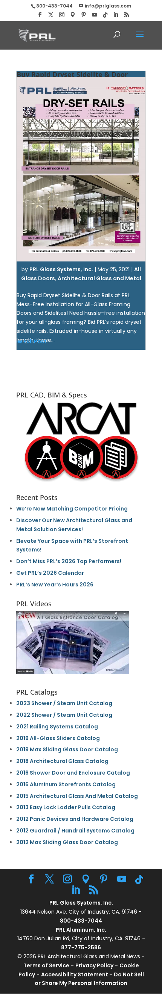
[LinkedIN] (115, 15)
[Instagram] (61, 15)
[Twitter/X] (50, 15)
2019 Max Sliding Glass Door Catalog (67, 749)
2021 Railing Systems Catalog (57, 726)
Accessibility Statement (75, 974)
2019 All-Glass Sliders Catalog (58, 738)
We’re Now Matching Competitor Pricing (72, 508)
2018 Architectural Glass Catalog (62, 761)
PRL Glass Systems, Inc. (61, 269)
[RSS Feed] (126, 15)
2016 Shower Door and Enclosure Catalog (73, 772)
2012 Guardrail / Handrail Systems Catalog (75, 830)
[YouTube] (94, 15)
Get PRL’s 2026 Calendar (50, 573)
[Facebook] (40, 15)
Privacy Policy (94, 965)
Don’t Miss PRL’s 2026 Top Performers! (68, 561)
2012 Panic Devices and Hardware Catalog (74, 819)
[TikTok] (105, 15)
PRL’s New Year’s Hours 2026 (54, 584)
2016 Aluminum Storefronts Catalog (66, 784)
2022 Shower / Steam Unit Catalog (64, 715)
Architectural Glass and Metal (99, 278)
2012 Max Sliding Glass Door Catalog (67, 842)
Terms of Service (46, 965)
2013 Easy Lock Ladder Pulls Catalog (65, 807)
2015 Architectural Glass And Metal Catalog (77, 796)
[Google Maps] (72, 15)
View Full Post (28, 341)
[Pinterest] (83, 15)
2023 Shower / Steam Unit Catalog (64, 703)
